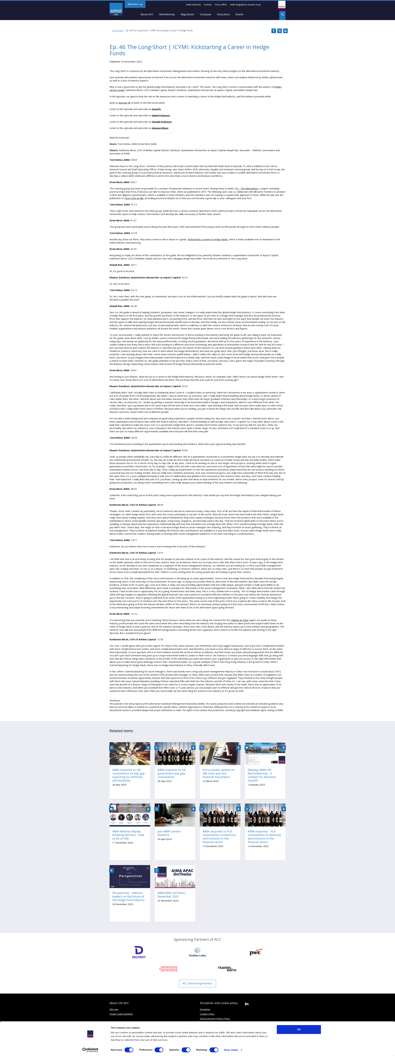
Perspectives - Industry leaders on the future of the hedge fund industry (128, 896)
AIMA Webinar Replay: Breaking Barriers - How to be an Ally (128, 835)
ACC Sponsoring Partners (197, 983)
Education (223, 14)
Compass (205, 14)
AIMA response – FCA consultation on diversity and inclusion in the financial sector (264, 837)
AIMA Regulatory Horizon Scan (245, 4)
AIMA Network (193, 4)
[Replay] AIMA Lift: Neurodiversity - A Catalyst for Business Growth (262, 775)
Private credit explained (121, 1014)
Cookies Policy (207, 1014)
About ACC (146, 14)
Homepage (117, 30)
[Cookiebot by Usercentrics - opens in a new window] (90, 1050)
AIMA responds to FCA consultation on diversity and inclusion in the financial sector (219, 837)
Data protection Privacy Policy (215, 1018)
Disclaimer (205, 1009)
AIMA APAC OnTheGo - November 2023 (172, 894)
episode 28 (124, 102)
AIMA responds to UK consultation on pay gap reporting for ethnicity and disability (128, 775)
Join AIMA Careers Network (169, 833)
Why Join (114, 1009)
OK (299, 1029)
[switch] (159, 1049)
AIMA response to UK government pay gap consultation (172, 773)
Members (133, 4)
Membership (167, 14)
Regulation (187, 14)
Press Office (221, 4)
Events (239, 14)
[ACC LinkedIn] (246, 1003)
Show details (231, 1050)
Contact (208, 4)
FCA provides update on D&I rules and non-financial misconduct (218, 773)
